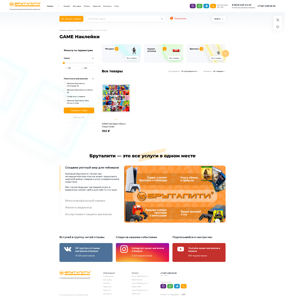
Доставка (77, 6)
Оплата (87, 6)
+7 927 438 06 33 (267, 5)
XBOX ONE (136, 286)
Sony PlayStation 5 (140, 276)
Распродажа (180, 18)
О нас (116, 6)
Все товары (132, 58)
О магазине (108, 276)
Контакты (107, 6)
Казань (50, 6)
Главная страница (66, 30)
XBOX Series (137, 279)
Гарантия (97, 6)
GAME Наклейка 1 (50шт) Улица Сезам (114, 125)
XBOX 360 (136, 293)
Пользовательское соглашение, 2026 (73, 295)
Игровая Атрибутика (84, 30)
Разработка (165, 294)
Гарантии (107, 286)
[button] (115, 119)
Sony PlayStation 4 (140, 283)
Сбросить (77, 117)
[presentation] (101, 53)
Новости (107, 290)
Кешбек (67, 6)
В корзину (109, 136)
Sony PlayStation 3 (140, 290)
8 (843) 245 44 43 (241, 4)
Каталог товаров (73, 18)
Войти (217, 18)
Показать (79, 110)
